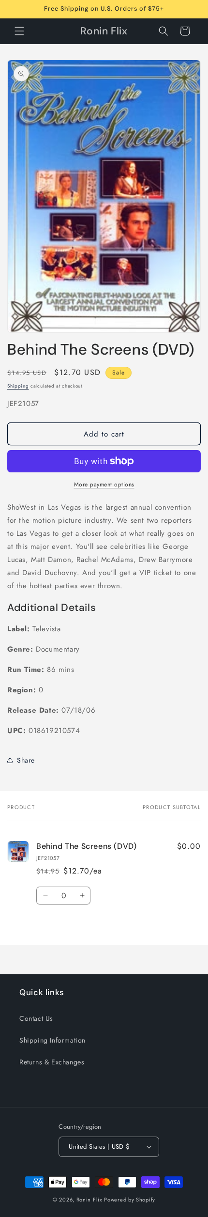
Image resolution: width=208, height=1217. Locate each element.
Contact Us (36, 1018)
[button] (19, 31)
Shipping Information (52, 1040)
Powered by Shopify (129, 1199)
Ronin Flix (89, 1199)
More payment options (104, 484)
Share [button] (26, 760)
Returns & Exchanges (51, 1062)
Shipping (18, 386)
